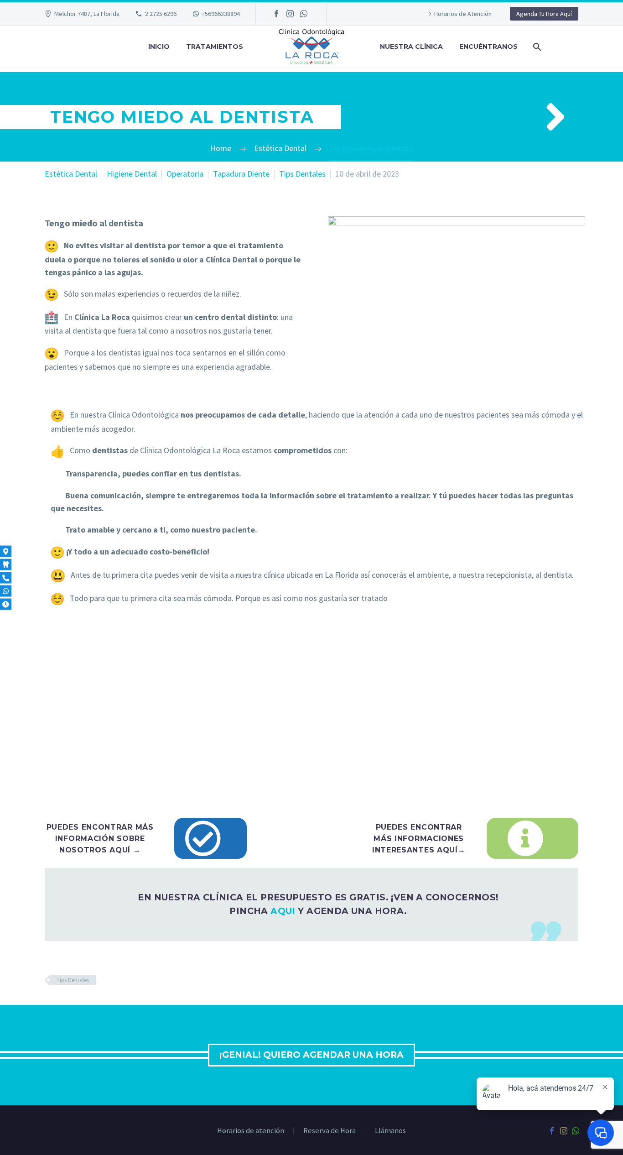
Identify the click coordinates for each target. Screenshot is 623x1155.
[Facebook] (276, 13)
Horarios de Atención (463, 14)
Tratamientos (214, 46)
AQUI (283, 911)
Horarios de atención (250, 1131)
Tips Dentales (302, 173)
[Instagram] (290, 13)
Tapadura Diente (241, 173)
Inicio (159, 46)
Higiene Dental (132, 173)
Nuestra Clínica (411, 46)
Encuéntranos (488, 46)
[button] (555, 117)
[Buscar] (536, 46)
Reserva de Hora (329, 1131)
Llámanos (390, 1131)
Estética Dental (71, 173)
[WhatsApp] (304, 13)
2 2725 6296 (161, 14)
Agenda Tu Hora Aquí (544, 14)
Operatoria (184, 173)
